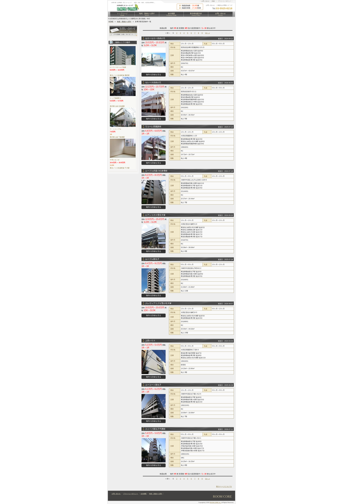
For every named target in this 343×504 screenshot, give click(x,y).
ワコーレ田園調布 (153, 126)
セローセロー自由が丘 (155, 38)
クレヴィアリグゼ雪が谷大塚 (158, 303)
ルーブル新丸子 (152, 259)
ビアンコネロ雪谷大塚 (155, 215)
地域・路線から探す (147, 14)
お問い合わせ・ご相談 (208, 1)
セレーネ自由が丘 (153, 82)
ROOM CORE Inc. (215, 502)
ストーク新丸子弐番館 (155, 429)
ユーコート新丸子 (153, 385)
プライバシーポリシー (224, 1)
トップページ (122, 14)
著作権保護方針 (196, 14)
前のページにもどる (224, 486)
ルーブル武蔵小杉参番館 (156, 171)
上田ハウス (150, 340)
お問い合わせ (220, 14)
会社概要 (171, 14)
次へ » (207, 33)
